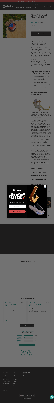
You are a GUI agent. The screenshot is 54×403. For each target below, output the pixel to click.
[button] (52, 397)
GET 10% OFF (17, 211)
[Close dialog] (45, 186)
